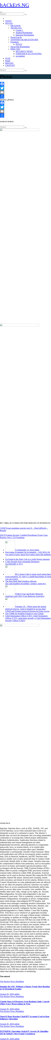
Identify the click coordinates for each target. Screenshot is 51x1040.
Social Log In (16, 37)
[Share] (25, 96)
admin (16, 994)
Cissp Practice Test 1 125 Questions (24, 536)
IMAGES (9, 63)
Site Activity (15, 25)
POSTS (19, 44)
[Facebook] (25, 84)
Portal (7, 61)
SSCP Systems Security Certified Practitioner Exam (21, 535)
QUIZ (7, 58)
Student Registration (24, 33)
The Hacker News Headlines (12, 981)
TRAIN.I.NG (16, 28)
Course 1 (19, 30)
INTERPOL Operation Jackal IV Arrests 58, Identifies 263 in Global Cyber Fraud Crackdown (24, 1032)
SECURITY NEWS (24, 51)
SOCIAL (9, 23)
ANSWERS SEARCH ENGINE (24, 40)
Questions (14, 42)
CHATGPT (10, 65)
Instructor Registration (25, 35)
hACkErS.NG (14, 5)
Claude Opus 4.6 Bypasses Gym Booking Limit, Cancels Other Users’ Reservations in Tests (24, 1002)
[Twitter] (25, 88)
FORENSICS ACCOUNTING (29, 54)
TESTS (8, 21)
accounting (20, 56)
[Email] (25, 92)
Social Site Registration (20, 47)
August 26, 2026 (7, 994)
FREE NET (15, 49)
